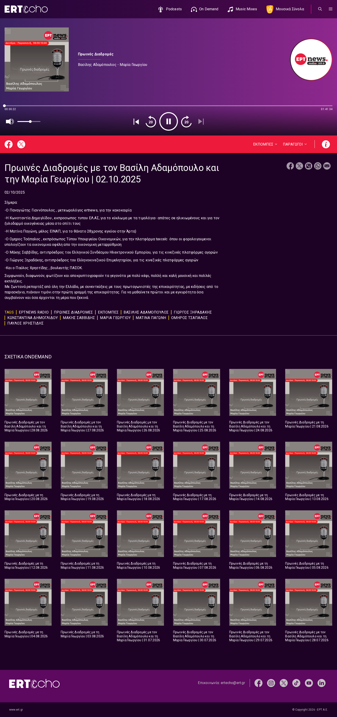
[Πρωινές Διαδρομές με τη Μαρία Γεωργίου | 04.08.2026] (28, 602)
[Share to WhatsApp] (317, 166)
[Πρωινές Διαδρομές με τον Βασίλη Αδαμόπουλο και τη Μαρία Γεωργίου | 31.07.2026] (140, 602)
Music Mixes (246, 9)
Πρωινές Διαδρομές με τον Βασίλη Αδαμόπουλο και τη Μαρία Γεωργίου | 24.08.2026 (250, 426)
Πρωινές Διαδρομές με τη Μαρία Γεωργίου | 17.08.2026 (194, 497)
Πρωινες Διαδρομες (73, 312)
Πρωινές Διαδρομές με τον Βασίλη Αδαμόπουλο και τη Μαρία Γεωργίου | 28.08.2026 (26, 426)
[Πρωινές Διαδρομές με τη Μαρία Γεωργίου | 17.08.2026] (196, 465)
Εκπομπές (108, 312)
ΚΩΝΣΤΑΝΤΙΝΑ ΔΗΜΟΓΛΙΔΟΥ (32, 318)
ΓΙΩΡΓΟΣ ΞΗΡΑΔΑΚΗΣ (193, 312)
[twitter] (284, 683)
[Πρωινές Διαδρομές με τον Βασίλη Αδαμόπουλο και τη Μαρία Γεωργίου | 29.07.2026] (252, 602)
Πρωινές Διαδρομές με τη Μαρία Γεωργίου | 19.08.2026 (82, 497)
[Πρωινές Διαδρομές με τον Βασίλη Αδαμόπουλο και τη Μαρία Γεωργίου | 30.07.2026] (196, 602)
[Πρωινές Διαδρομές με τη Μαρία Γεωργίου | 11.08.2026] (84, 533)
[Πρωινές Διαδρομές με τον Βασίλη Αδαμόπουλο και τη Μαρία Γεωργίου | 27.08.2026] (84, 392)
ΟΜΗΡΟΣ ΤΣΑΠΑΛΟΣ (189, 318)
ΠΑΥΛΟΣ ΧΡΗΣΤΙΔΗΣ (25, 323)
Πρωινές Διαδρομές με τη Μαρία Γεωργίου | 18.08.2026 (138, 497)
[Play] (168, 121)
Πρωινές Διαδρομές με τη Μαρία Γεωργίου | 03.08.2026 (82, 634)
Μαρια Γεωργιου (115, 318)
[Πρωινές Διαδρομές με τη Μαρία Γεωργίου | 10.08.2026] (140, 533)
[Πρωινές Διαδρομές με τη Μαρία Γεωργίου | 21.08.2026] (308, 392)
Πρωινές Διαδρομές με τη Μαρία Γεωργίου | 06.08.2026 (250, 565)
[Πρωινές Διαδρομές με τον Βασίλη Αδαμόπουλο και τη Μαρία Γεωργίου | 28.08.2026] (28, 392)
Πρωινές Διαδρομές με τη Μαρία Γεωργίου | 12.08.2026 (26, 565)
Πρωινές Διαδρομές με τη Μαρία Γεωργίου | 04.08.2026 (26, 634)
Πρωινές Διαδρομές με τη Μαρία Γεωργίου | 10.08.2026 (138, 565)
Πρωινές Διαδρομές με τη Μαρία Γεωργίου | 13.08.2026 (306, 497)
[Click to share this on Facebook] (290, 166)
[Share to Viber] (308, 166)
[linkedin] (322, 683)
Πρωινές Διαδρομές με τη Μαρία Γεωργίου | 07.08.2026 (194, 565)
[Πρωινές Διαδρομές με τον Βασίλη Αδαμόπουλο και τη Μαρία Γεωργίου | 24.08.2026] (252, 392)
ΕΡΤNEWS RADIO (34, 312)
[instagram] (271, 683)
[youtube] (309, 683)
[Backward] (150, 121)
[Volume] (10, 121)
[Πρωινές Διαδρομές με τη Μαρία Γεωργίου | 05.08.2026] (308, 533)
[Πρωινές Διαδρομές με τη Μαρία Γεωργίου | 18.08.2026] (140, 465)
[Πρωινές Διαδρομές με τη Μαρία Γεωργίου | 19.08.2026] (84, 465)
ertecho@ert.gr (233, 683)
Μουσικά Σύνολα (290, 9)
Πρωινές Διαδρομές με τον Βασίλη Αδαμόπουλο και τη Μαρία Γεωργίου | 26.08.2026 (138, 426)
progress (12, 108)
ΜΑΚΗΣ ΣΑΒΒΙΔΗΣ (79, 318)
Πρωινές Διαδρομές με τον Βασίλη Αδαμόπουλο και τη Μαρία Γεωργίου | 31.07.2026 (138, 636)
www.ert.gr (16, 709)
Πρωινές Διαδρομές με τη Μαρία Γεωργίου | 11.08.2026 (82, 565)
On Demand (208, 9)
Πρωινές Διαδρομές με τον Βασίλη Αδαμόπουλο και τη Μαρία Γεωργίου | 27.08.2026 (82, 426)
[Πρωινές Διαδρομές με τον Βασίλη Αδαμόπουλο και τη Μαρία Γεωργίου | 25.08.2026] (196, 392)
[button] (330, 9)
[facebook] (258, 683)
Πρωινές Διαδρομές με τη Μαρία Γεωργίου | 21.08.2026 (306, 424)
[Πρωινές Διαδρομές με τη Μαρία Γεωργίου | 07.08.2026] (196, 533)
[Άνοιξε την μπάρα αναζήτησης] (320, 9)
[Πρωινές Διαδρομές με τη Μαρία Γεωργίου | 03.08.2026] (84, 602)
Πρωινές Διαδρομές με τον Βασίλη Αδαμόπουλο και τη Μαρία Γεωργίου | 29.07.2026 (250, 636)
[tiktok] (296, 683)
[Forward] (186, 121)
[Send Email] (327, 166)
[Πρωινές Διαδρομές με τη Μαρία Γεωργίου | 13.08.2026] (308, 465)
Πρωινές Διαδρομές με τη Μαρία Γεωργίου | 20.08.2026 (26, 497)
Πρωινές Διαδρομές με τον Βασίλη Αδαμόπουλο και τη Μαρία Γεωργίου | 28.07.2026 (306, 636)
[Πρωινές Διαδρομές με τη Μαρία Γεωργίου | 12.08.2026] (28, 533)
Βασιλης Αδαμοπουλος (146, 312)
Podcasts (174, 9)
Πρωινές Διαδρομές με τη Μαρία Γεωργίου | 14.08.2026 (250, 497)
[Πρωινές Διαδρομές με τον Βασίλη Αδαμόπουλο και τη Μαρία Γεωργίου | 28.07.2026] (308, 602)
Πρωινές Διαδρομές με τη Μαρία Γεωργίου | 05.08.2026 (306, 565)
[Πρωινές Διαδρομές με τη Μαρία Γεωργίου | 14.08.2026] (252, 465)
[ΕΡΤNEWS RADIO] (308, 59)
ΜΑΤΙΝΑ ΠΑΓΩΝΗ (151, 318)
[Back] (136, 121)
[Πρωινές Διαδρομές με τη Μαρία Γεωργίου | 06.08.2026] (252, 533)
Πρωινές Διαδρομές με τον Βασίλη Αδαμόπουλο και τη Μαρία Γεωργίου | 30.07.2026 (194, 636)
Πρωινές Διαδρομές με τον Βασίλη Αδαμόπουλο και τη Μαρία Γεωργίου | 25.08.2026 (194, 426)
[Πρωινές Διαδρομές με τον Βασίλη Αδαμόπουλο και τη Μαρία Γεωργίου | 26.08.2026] (140, 392)
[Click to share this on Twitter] (299, 166)
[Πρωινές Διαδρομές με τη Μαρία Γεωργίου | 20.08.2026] (28, 465)
